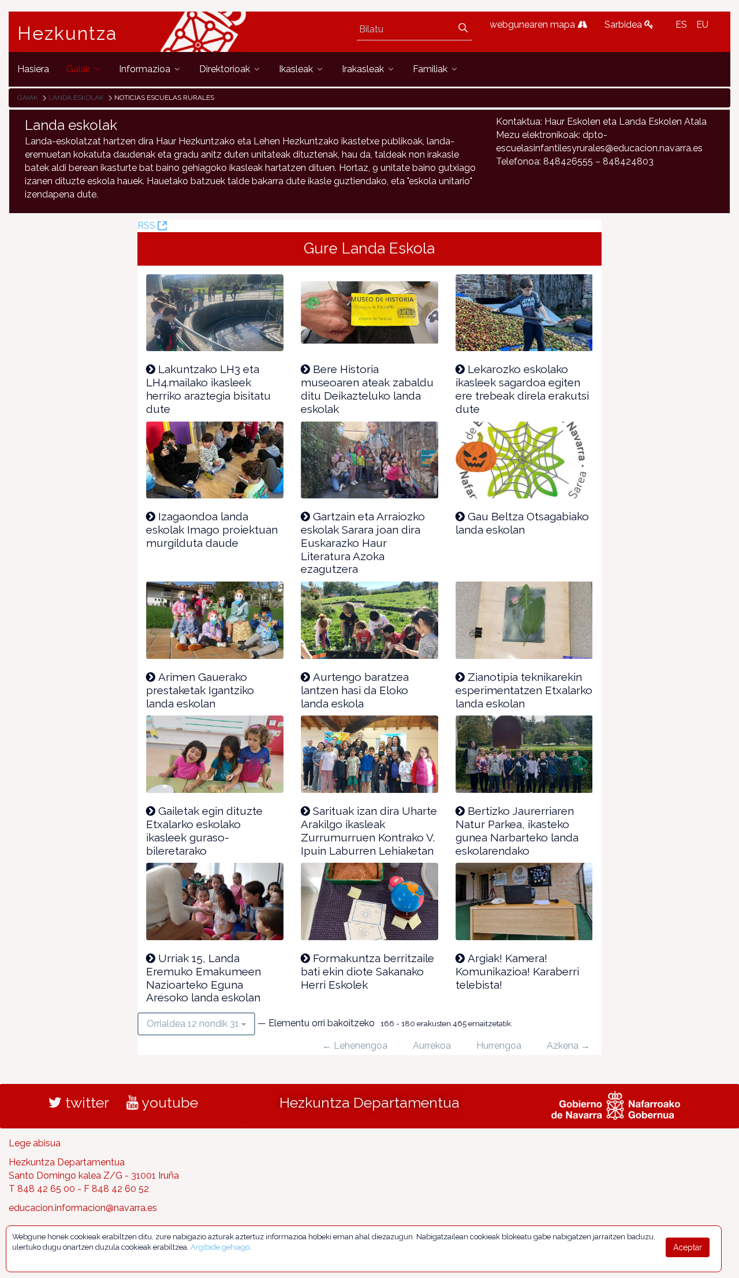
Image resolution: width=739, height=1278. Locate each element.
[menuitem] (33, 69)
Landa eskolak (76, 98)
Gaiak (27, 98)
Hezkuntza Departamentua (369, 1102)
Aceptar (687, 1247)
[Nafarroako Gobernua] (615, 1104)
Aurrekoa (432, 1045)
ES (681, 24)
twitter (85, 1102)
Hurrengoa (498, 1045)
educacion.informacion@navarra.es (83, 1207)
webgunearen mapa (533, 24)
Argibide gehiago (220, 1247)
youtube (168, 1102)
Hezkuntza (67, 33)
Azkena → (568, 1045)
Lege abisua (35, 1143)
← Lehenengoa (354, 1045)
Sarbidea (624, 24)
